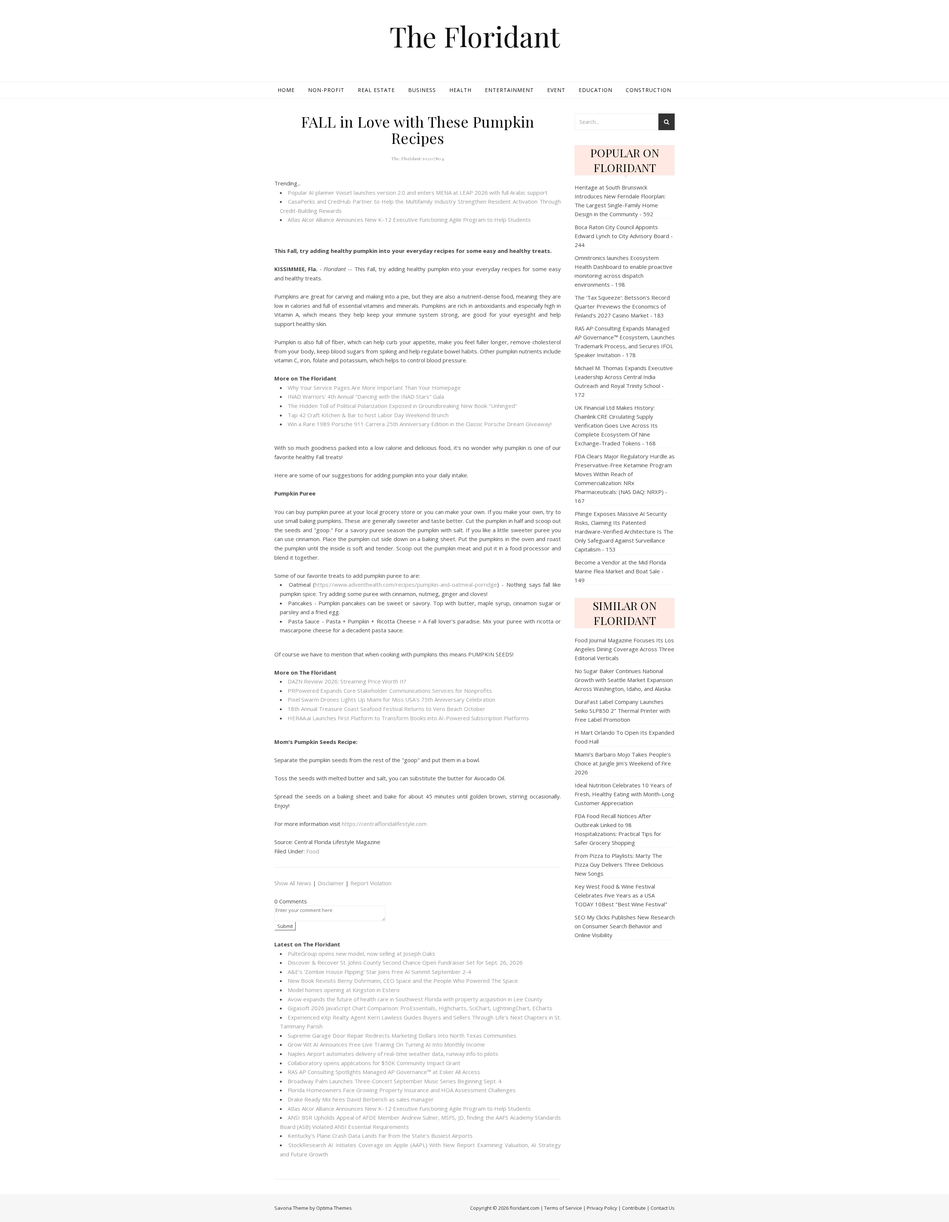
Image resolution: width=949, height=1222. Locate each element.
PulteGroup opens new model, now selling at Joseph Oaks (361, 953)
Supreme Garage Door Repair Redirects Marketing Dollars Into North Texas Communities (402, 1035)
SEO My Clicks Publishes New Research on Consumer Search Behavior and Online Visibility (625, 926)
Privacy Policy (602, 1208)
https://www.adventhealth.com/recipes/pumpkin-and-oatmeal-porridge (406, 584)
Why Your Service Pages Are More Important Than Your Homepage (374, 387)
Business (422, 89)
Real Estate (376, 89)
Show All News (292, 883)
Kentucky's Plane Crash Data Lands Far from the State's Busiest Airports (380, 1135)
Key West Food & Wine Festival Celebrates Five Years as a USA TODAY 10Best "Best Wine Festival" (621, 895)
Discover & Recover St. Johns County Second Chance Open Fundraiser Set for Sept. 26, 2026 (405, 962)
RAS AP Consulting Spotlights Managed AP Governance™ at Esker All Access (384, 1072)
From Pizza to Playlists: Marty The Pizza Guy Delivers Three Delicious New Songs (619, 864)
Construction (648, 89)
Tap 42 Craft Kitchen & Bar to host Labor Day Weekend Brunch (368, 415)
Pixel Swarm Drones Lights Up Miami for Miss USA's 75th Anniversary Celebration (391, 699)
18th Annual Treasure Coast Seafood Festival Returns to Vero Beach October (386, 708)
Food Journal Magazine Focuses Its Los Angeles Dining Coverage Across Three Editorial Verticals (624, 649)
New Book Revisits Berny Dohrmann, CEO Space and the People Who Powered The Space (403, 980)
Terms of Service (563, 1208)
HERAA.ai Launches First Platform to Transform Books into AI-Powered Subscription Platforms (408, 718)
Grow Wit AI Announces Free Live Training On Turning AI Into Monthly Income (386, 1044)
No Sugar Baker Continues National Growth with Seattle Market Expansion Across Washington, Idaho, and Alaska (624, 679)
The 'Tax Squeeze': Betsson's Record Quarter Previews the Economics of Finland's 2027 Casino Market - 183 (622, 306)
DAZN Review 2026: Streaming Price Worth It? (347, 681)
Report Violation (370, 883)
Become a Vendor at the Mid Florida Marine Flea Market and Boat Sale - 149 (620, 571)
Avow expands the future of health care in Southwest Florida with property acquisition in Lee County (415, 999)
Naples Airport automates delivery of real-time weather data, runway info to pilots (393, 1053)
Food (312, 851)
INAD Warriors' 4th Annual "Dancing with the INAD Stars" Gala (366, 396)
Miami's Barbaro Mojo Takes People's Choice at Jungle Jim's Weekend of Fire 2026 (623, 763)
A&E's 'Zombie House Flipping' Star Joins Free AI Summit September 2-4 (379, 971)
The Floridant (475, 36)
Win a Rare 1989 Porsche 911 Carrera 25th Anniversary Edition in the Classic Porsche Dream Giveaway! (420, 424)
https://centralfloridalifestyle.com (384, 823)
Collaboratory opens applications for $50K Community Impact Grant (374, 1063)
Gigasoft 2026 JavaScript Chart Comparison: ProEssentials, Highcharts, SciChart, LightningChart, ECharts (420, 1008)
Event (556, 89)
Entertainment (509, 89)
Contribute (634, 1208)
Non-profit (326, 89)
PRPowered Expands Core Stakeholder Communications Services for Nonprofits (390, 690)
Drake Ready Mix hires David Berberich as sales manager (361, 1099)
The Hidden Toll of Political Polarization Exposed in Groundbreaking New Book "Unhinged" (402, 405)
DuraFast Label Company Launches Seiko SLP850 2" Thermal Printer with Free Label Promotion (622, 710)
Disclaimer (331, 883)
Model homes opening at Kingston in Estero (344, 990)
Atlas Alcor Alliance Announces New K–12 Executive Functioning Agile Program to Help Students (409, 219)
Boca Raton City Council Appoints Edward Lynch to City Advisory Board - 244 (624, 235)
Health (460, 89)
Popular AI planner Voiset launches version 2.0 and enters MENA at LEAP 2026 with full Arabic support (418, 192)
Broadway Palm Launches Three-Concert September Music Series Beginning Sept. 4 (395, 1081)
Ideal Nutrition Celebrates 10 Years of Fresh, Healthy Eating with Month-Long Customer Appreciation (624, 794)
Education (595, 89)
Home (286, 89)
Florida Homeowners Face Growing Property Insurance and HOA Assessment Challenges (402, 1090)
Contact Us (663, 1208)
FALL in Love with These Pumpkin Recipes (418, 130)
